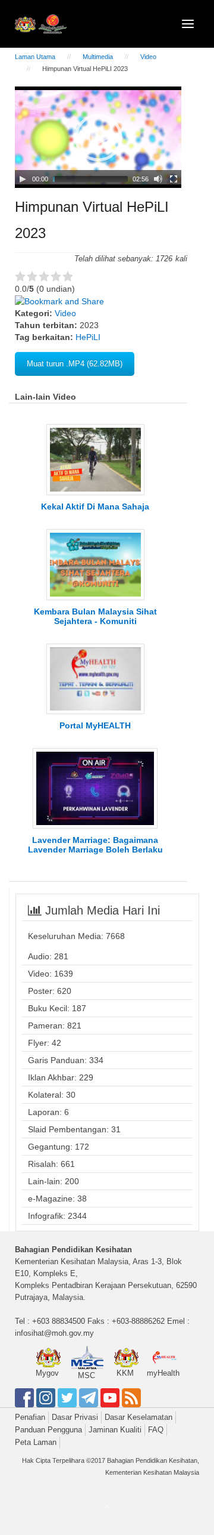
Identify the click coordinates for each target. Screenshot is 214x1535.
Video (148, 56)
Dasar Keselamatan (138, 1417)
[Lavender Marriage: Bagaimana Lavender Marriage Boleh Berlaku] (95, 787)
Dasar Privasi (75, 1417)
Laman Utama (35, 56)
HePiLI (87, 337)
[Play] (22, 179)
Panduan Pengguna (48, 1429)
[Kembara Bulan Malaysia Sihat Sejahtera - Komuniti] (95, 564)
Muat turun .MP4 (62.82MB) (74, 363)
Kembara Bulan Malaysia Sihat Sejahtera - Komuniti (95, 616)
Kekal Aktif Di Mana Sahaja (95, 506)
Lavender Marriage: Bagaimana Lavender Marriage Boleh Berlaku (95, 844)
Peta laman (35, 1442)
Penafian (30, 1417)
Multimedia (98, 56)
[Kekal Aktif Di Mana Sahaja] (95, 459)
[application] (98, 137)
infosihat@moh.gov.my (54, 1333)
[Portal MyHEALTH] (95, 678)
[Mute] (158, 179)
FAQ (155, 1429)
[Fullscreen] (173, 179)
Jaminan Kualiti (115, 1429)
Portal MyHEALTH (95, 725)
